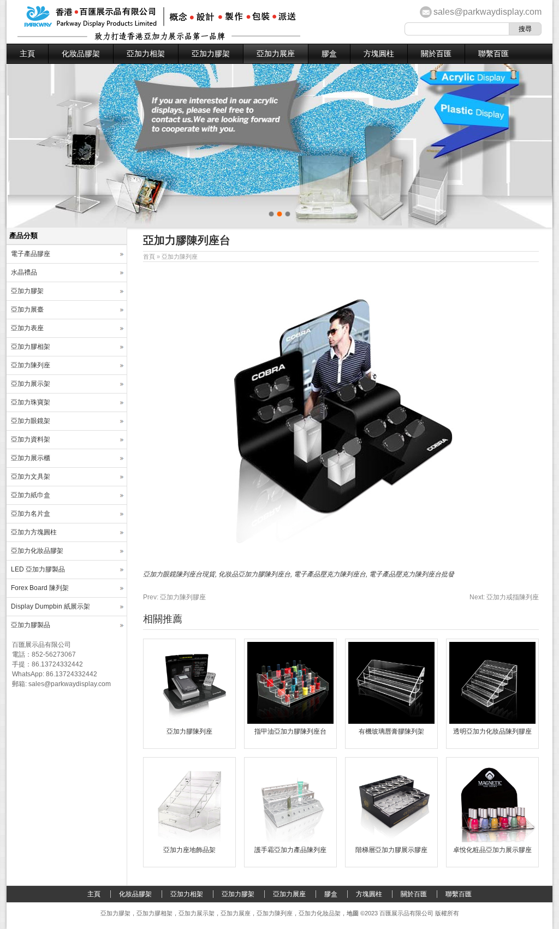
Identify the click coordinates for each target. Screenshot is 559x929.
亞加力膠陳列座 (189, 731)
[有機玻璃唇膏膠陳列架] (391, 721)
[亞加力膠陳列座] (189, 721)
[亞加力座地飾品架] (189, 840)
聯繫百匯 (493, 53)
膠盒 (329, 53)
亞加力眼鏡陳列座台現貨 (179, 574)
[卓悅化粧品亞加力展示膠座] (492, 840)
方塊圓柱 (379, 53)
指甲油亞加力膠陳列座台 (290, 731)
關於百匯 (436, 53)
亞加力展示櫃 (30, 458)
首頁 (149, 256)
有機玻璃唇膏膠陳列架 (391, 731)
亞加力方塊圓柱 (34, 532)
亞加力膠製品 (30, 625)
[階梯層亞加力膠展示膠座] (391, 840)
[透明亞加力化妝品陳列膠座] (492, 721)
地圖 (353, 913)
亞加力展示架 (30, 384)
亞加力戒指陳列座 (504, 597)
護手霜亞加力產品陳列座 (290, 850)
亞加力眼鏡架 (30, 421)
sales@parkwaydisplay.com (487, 11)
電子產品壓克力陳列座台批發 (411, 574)
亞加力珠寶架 (30, 402)
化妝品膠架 (81, 53)
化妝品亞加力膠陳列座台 (254, 574)
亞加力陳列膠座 (174, 597)
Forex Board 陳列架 (40, 588)
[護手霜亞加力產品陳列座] (290, 840)
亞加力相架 (146, 53)
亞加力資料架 (30, 439)
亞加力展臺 (27, 309)
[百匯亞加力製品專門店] (158, 38)
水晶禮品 (24, 272)
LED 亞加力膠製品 (38, 569)
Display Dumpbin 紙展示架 (50, 606)
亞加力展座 (276, 53)
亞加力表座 (27, 328)
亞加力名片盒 (30, 513)
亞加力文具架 (30, 476)
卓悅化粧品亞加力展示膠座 (492, 850)
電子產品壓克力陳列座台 (330, 574)
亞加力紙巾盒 (30, 495)
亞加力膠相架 (30, 346)
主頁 (27, 53)
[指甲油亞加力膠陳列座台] (290, 721)
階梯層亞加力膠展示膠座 (391, 850)
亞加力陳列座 (180, 256)
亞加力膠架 (211, 53)
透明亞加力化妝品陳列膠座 (492, 731)
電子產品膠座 (30, 254)
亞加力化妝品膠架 (37, 551)
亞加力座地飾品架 (189, 850)
